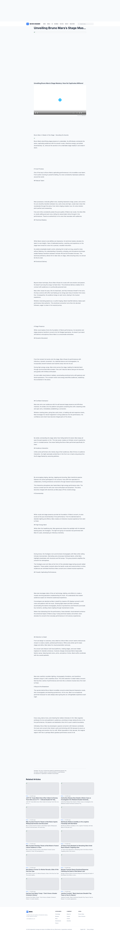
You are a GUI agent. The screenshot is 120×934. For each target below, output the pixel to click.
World (48, 23)
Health (66, 23)
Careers (68, 918)
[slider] (54, 113)
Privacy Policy (81, 914)
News (44, 23)
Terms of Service (81, 916)
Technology (57, 914)
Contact (68, 916)
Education (72, 23)
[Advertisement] (60, 10)
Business (56, 23)
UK (52, 23)
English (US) (82, 929)
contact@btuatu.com (30, 918)
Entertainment (58, 920)
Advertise (69, 920)
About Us (69, 914)
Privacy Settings (90, 929)
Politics (62, 23)
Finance (56, 923)
